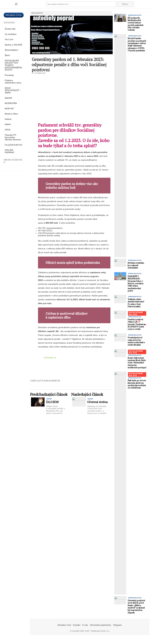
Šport (7, 55)
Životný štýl (10, 29)
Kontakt (76, 625)
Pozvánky (9, 75)
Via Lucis (9, 39)
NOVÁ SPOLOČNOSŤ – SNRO (13, 90)
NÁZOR (8, 98)
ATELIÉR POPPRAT (9, 151)
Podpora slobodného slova (13, 81)
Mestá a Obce (11, 114)
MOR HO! (9, 108)
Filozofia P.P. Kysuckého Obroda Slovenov (13, 137)
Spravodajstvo (11, 50)
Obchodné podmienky (100, 625)
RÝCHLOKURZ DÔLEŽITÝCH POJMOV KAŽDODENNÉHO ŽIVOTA (13, 65)
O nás (85, 625)
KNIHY (8, 124)
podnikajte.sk (50, 357)
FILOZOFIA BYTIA (13, 145)
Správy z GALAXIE (13, 45)
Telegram (117, 625)
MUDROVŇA (11, 103)
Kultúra (8, 119)
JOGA (7, 130)
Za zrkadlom (10, 34)
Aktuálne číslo (14, 15)
